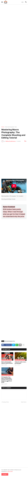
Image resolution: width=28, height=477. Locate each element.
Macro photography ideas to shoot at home (7, 362)
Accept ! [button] (5, 474)
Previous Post (5, 402)
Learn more (10, 471)
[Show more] (23, 345)
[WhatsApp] (16, 345)
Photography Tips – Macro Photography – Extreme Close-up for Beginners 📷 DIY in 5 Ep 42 (6, 379)
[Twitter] (13, 345)
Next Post (23, 402)
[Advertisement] (14, 65)
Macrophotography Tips (11, 126)
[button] (2, 2)
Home (2, 126)
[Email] (20, 345)
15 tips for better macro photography (20, 362)
